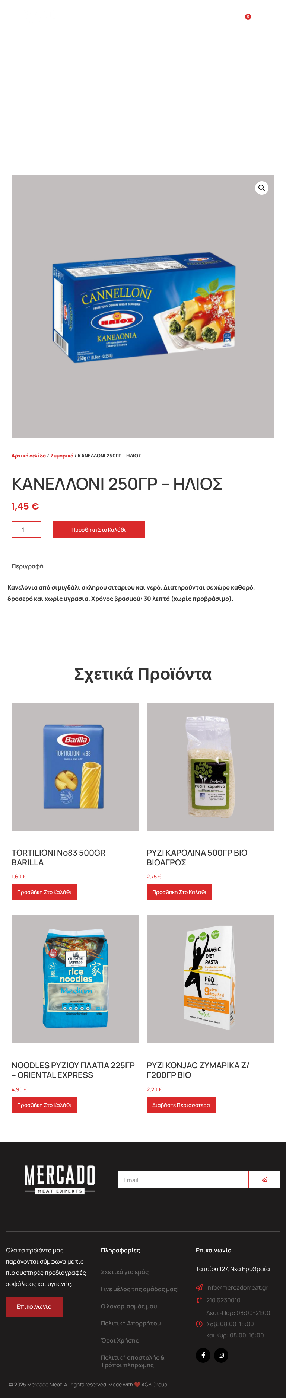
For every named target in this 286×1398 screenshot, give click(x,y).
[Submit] (264, 1179)
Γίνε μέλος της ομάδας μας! (140, 1289)
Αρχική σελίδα (29, 455)
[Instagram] (221, 1355)
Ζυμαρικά (61, 455)
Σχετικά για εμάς (125, 1272)
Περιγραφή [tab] (28, 566)
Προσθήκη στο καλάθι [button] (44, 892)
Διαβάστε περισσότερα (181, 1104)
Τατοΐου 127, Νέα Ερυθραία (233, 1269)
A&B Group (154, 1384)
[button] (264, 20)
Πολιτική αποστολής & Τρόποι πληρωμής (133, 1361)
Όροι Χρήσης (120, 1340)
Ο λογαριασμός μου (129, 1306)
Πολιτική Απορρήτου (131, 1323)
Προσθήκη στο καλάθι (99, 529)
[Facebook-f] (203, 1355)
